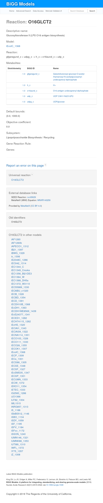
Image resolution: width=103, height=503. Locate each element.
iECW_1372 (17, 382)
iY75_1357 (17, 451)
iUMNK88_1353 (20, 440)
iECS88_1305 (19, 362)
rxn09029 (31, 197)
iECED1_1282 (19, 318)
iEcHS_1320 (18, 324)
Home (11, 10)
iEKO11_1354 (19, 386)
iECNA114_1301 (20, 335)
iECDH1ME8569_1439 (23, 311)
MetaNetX (25, 205)
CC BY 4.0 (36, 205)
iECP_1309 (17, 355)
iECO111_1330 (19, 341)
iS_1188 (15, 410)
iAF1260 (15, 239)
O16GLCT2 (17, 179)
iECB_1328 (17, 294)
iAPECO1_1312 (20, 246)
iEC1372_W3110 (20, 283)
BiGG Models (20, 3)
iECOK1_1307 (19, 348)
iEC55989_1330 (20, 287)
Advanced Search (23, 10)
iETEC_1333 (18, 389)
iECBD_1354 (18, 297)
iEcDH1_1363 (19, 307)
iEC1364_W (17, 276)
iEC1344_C (17, 266)
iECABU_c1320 (19, 290)
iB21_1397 (17, 249)
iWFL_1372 (17, 447)
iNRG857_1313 (19, 406)
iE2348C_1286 (19, 259)
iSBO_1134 (17, 417)
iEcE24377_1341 (20, 314)
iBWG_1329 (17, 253)
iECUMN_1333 (19, 379)
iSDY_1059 (17, 420)
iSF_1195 (16, 423)
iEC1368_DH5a (19, 280)
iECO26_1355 (19, 345)
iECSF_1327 (18, 369)
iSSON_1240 (18, 434)
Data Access (38, 10)
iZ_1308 (15, 454)
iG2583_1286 (18, 393)
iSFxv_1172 (17, 430)
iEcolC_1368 (13, 46)
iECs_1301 (17, 358)
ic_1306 (15, 256)
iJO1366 (15, 396)
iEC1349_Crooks (20, 270)
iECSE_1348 (18, 365)
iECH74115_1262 (21, 321)
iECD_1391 (17, 300)
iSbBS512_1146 (20, 413)
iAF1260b (16, 242)
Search (92, 11)
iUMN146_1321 (19, 437)
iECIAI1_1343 (18, 328)
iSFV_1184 (17, 427)
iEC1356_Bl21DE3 (21, 273)
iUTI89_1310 (18, 444)
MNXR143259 (43, 200)
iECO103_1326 (19, 338)
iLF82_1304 (17, 399)
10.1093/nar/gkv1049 (54, 484)
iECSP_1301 (18, 376)
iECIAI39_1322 (19, 331)
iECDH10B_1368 (20, 304)
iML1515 (16, 403)
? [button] (45, 165)
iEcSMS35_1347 (20, 372)
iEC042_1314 (18, 263)
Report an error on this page (25, 165)
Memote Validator (53, 10)
